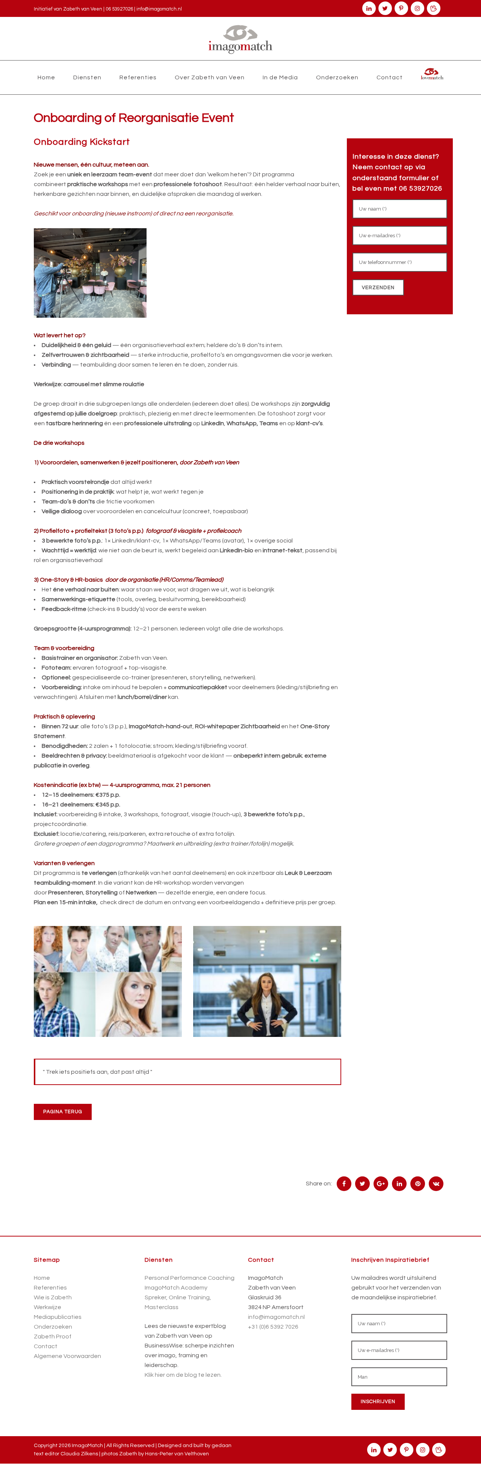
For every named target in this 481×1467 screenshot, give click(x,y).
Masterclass (161, 1307)
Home (42, 1278)
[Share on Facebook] (344, 1184)
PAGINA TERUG (62, 1111)
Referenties (50, 1288)
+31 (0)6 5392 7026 (273, 1327)
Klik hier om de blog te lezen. (183, 1375)
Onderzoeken (53, 1327)
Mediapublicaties (58, 1317)
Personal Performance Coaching (189, 1278)
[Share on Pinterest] (417, 1184)
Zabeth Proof (52, 1337)
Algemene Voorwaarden (67, 1356)
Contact (45, 1346)
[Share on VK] (436, 1184)
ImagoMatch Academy (176, 1288)
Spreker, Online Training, (178, 1297)
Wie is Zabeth (53, 1297)
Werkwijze (47, 1307)
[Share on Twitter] (362, 1184)
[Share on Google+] (381, 1184)
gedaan (221, 1445)
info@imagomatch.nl (159, 9)
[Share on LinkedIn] (399, 1184)
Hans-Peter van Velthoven (177, 1453)
